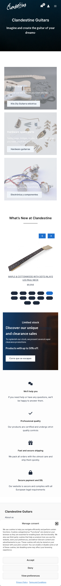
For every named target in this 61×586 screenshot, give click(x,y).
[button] (56, 523)
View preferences (30, 575)
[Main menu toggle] (55, 6)
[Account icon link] (48, 6)
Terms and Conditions (37, 582)
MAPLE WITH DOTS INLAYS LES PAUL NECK (37, 276)
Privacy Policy (22, 582)
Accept (30, 560)
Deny (30, 568)
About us (9, 517)
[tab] (14, 293)
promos (45, 327)
